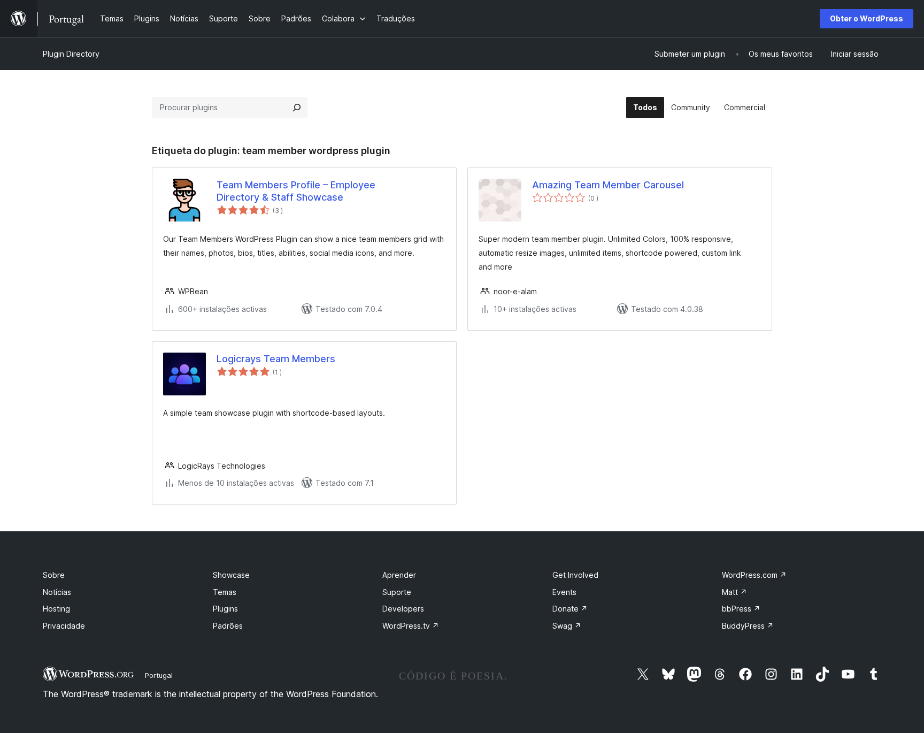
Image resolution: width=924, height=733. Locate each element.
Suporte (396, 592)
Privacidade (64, 625)
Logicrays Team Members (276, 358)
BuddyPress (748, 625)
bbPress (741, 608)
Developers (403, 608)
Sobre (54, 574)
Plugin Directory (71, 53)
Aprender (399, 574)
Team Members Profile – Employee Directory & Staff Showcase (296, 191)
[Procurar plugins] (296, 107)
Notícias (57, 592)
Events (564, 592)
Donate (570, 608)
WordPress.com (754, 574)
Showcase (231, 574)
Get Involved (575, 574)
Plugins (225, 608)
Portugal (159, 675)
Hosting (56, 608)
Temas (224, 592)
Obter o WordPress (866, 18)
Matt (734, 592)
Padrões (228, 625)
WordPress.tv (410, 625)
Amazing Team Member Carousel (608, 184)
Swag (566, 625)
